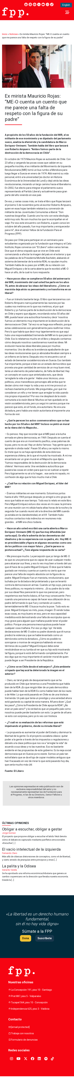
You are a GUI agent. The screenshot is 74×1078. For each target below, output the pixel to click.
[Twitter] (39, 4)
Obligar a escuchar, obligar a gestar (37, 836)
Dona (25, 938)
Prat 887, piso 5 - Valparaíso (26, 996)
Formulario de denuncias (24, 1039)
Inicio (4, 34)
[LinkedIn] (30, 4)
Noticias (13, 34)
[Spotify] (26, 4)
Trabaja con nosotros (22, 1033)
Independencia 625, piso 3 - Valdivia (30, 1008)
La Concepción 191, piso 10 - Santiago (31, 989)
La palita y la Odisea (37, 873)
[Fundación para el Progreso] (15, 12)
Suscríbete (45, 938)
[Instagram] (47, 4)
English (66, 5)
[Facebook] (34, 4)
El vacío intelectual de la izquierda (37, 855)
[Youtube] (43, 4)
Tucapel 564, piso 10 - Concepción (29, 1002)
